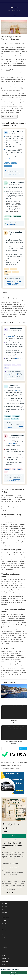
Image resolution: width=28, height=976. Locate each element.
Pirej (22, 193)
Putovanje (14, 7)
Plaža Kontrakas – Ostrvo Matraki (14, 741)
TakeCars (4, 947)
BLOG (3, 909)
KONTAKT (4, 913)
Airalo (3, 938)
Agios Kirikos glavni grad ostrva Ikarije (14, 699)
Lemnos (15, 206)
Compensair (5, 917)
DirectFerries (10, 224)
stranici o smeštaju (11, 378)
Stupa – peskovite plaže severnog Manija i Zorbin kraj (12, 768)
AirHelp (4, 920)
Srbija (3, 955)
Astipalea (24, 43)
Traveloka (4, 944)
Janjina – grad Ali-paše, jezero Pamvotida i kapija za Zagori (13, 763)
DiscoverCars (13, 269)
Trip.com (6, 367)
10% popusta (18, 358)
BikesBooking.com (12, 284)
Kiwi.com (9, 174)
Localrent (7, 269)
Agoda (13, 365)
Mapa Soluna (14, 720)
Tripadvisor (19, 469)
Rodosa (20, 149)
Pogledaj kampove (14, 972)
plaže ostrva (18, 390)
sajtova (8, 158)
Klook (6, 471)
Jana (6, 43)
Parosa (18, 203)
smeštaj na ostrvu (10, 336)
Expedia (18, 365)
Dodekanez (17, 43)
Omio (15, 224)
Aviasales (19, 173)
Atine (22, 140)
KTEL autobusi (8, 271)
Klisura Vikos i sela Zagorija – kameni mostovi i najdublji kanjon (14, 762)
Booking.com (7, 365)
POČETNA (4, 903)
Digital (4, 964)
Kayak (14, 174)
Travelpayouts (6, 930)
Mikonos (16, 211)
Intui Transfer (15, 271)
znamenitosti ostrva (11, 443)
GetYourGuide (7, 469)
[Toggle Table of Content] (14, 117)
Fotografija (5, 961)
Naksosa (8, 203)
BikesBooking (5, 958)
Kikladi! (8, 69)
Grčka (11, 43)
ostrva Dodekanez (10, 49)
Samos (11, 211)
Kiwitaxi (6, 274)
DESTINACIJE (5, 906)
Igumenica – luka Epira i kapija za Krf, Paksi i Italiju (11, 765)
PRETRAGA (22, 748)
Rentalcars (5, 924)
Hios (19, 209)
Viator (14, 469)
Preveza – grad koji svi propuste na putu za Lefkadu (12, 766)
